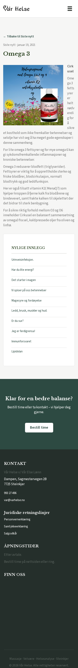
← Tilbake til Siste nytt (18, 36)
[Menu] (70, 9)
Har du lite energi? (22, 270)
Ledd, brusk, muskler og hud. (29, 311)
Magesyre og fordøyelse (26, 300)
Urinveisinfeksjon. (22, 260)
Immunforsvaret (21, 341)
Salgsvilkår (10, 533)
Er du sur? (17, 321)
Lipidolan (17, 351)
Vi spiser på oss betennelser (28, 290)
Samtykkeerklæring (16, 526)
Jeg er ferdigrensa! (23, 331)
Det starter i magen (23, 280)
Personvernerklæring (17, 519)
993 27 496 (10, 493)
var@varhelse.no (14, 500)
